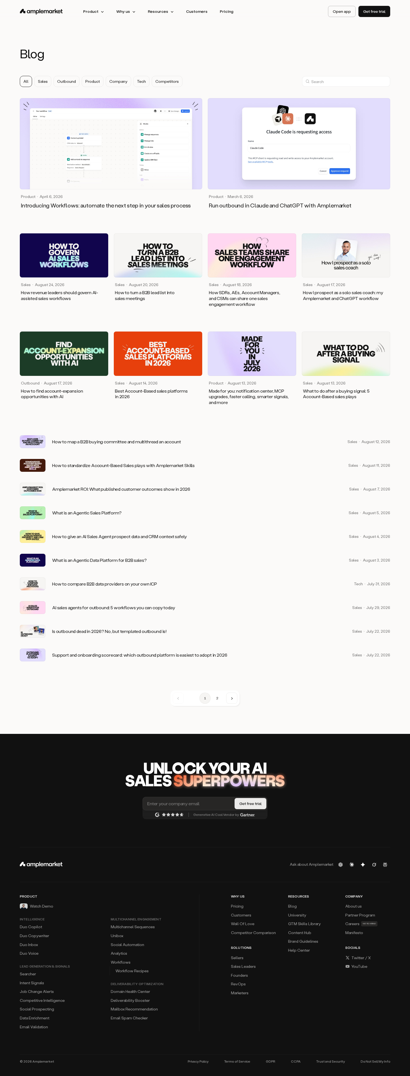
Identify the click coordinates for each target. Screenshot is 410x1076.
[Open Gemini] (363, 865)
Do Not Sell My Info (375, 1061)
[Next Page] (231, 698)
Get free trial (374, 11)
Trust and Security (330, 1061)
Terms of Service (237, 1061)
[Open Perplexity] (385, 865)
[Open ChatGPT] (341, 865)
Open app (342, 11)
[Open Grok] (374, 865)
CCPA (296, 1061)
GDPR (270, 1061)
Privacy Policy (198, 1061)
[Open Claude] (352, 865)
